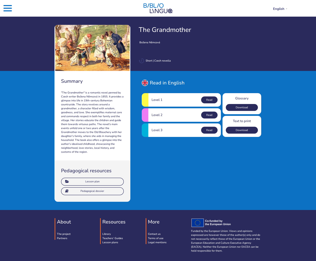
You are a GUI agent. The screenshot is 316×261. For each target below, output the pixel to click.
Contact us (154, 234)
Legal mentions (157, 242)
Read (209, 100)
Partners (62, 238)
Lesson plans (110, 242)
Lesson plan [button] (92, 181)
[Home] (158, 12)
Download (242, 107)
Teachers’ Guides (112, 238)
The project (64, 234)
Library (106, 234)
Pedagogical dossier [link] (92, 191)
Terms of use (155, 238)
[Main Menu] (14, 8)
